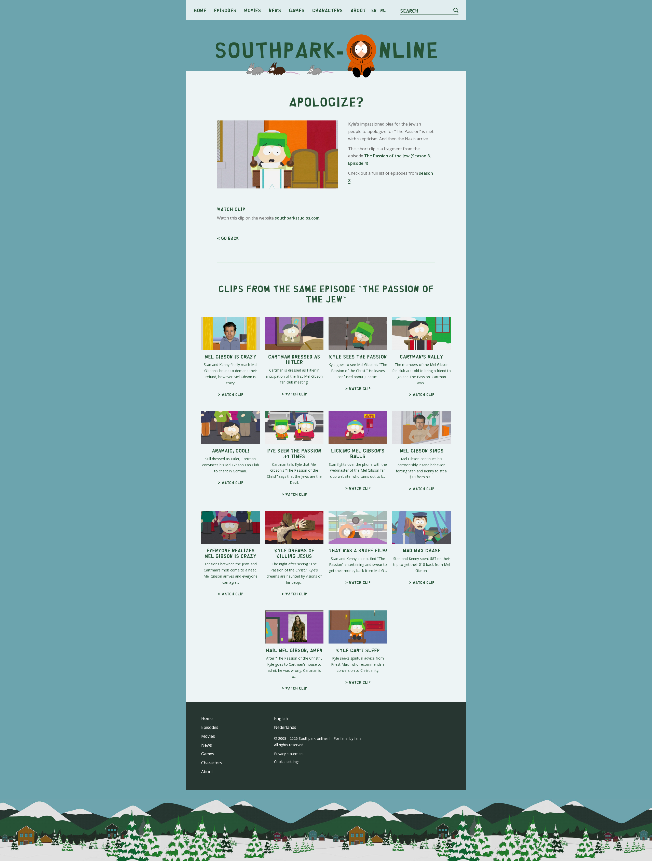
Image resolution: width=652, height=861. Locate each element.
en (374, 10)
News (275, 10)
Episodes (225, 10)
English (281, 718)
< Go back (228, 238)
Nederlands (285, 727)
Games (297, 10)
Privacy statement (289, 753)
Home (200, 10)
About (358, 10)
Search (409, 10)
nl (383, 10)
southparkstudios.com (297, 218)
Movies (252, 10)
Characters (327, 10)
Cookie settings (287, 761)
